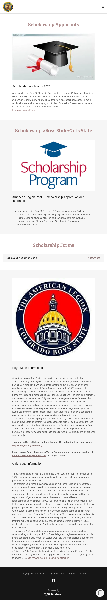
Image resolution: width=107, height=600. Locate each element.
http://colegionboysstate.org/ (27, 445)
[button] (103, 7)
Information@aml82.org (23, 110)
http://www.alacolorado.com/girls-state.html (48, 558)
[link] (8, 6)
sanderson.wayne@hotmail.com (29, 455)
